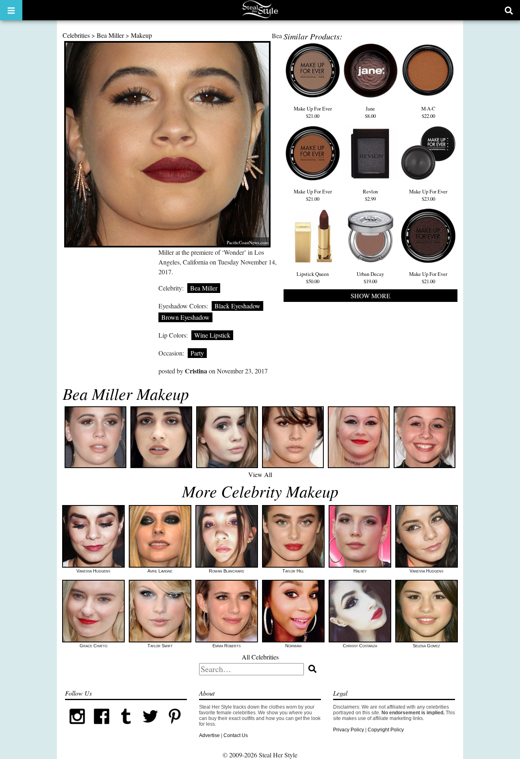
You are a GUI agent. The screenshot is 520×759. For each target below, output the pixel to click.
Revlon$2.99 (370, 195)
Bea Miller (110, 35)
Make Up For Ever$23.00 (428, 195)
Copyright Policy (386, 730)
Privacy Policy (348, 730)
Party (197, 353)
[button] (11, 10)
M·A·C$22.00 (428, 112)
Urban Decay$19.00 (370, 277)
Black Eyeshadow (237, 305)
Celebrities (76, 35)
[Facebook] (101, 727)
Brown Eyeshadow (185, 317)
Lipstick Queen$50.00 (313, 277)
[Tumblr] (126, 727)
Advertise (209, 735)
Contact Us (235, 735)
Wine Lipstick (212, 335)
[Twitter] (150, 727)
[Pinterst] (174, 727)
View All (260, 474)
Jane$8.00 (370, 112)
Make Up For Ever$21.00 (313, 112)
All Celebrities (260, 657)
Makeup (141, 35)
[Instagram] (77, 727)
